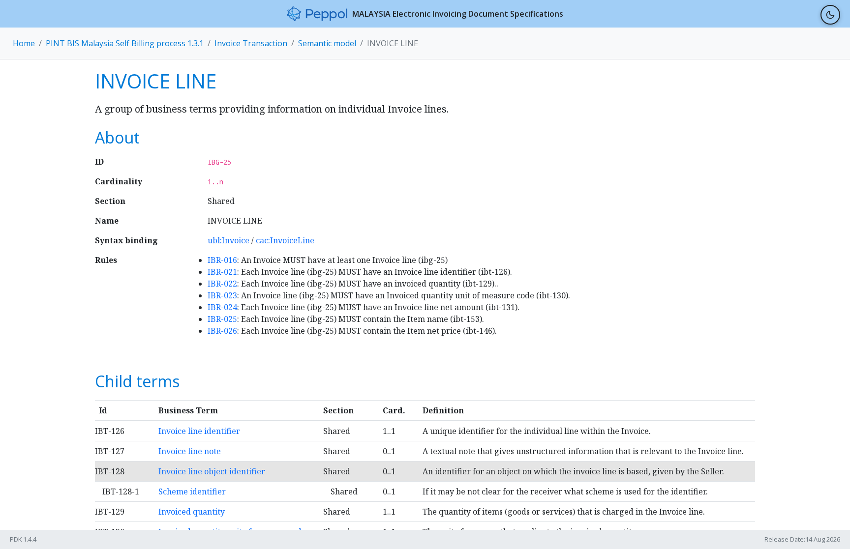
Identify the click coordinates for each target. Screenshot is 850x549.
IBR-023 (222, 295)
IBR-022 (222, 283)
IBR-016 (222, 260)
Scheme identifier (192, 491)
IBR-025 (222, 319)
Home (24, 43)
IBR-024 (222, 307)
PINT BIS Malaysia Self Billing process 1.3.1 (125, 43)
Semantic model (327, 43)
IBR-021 (222, 271)
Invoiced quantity (191, 511)
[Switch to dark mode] (830, 15)
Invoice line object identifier (211, 471)
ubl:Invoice (228, 240)
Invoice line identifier (199, 431)
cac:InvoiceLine (285, 240)
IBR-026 (222, 330)
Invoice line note (189, 451)
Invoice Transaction (250, 43)
